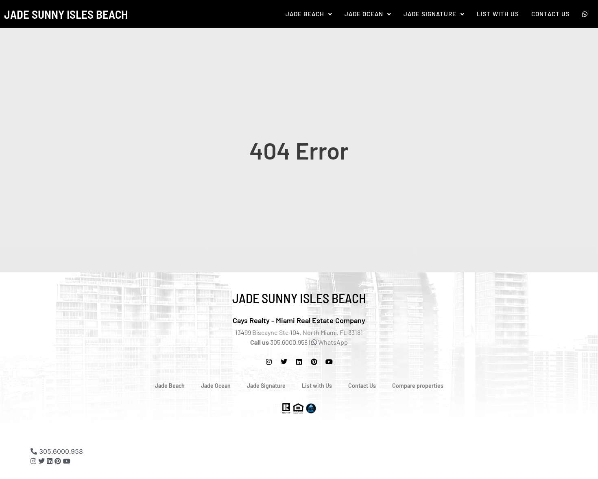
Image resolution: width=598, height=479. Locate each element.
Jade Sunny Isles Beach (66, 14)
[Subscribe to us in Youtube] (329, 361)
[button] (308, 14)
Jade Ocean (364, 14)
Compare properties (417, 385)
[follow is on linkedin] (299, 361)
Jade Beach (305, 14)
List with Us (317, 385)
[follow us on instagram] (268, 361)
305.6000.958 (60, 451)
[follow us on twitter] (283, 361)
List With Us (498, 14)
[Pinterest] (314, 361)
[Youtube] (66, 461)
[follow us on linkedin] (49, 461)
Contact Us (550, 14)
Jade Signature (430, 14)
